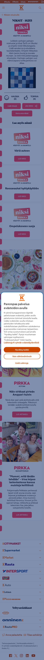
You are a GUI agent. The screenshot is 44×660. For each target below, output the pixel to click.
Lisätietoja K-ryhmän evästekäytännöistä (21, 343)
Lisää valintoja (21, 363)
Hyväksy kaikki (22, 350)
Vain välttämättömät (22, 356)
